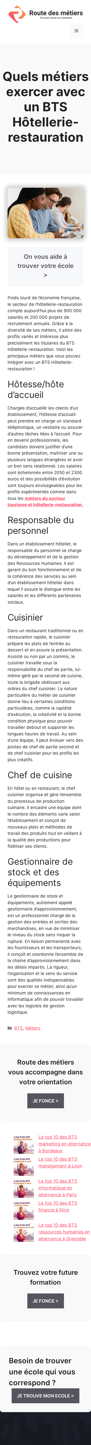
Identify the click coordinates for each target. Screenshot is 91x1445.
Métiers (32, 1028)
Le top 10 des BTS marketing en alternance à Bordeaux (64, 1143)
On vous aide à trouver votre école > (45, 266)
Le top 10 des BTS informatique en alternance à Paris (57, 1187)
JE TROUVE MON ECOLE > (45, 1395)
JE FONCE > (46, 1100)
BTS (18, 1028)
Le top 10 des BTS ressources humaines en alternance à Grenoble (64, 1231)
